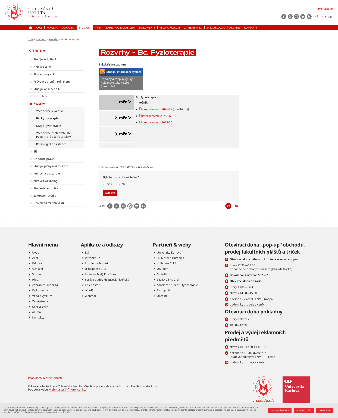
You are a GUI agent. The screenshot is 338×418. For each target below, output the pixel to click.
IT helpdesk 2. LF (96, 269)
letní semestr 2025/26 (156, 116)
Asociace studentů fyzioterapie (177, 285)
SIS (87, 252)
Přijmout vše (325, 410)
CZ (324, 17)
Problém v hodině (96, 263)
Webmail (90, 296)
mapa (269, 299)
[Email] (136, 206)
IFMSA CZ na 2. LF (168, 280)
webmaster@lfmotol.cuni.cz (67, 389)
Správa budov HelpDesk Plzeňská (107, 280)
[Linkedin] (123, 206)
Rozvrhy (53, 39)
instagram (296, 16)
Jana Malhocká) (282, 269)
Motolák (162, 274)
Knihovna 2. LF (166, 263)
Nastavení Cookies (280, 410)
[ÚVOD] (31, 27)
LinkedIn (302, 16)
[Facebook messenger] (116, 206)
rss (309, 16)
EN (330, 17)
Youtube (290, 16)
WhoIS (89, 290)
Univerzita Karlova (169, 252)
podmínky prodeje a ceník (247, 304)
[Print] (143, 206)
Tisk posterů (93, 285)
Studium (41, 39)
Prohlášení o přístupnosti (45, 378)
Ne (123, 183)
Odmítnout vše (303, 410)
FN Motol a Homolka (170, 258)
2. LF (30, 39)
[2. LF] (62, 12)
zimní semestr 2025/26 (157, 122)
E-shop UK (164, 290)
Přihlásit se (325, 9)
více (121, 79)
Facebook (283, 16)
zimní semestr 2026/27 (157, 109)
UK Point (162, 269)
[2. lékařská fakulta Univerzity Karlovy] (14, 12)
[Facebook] (109, 206)
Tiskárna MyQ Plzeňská (100, 274)
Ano (109, 183)
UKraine (162, 296)
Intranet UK (92, 258)
